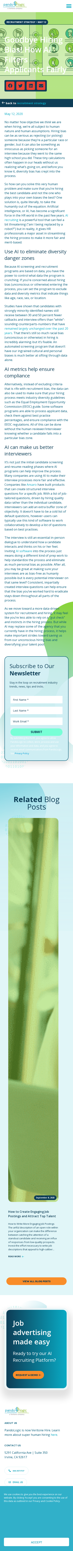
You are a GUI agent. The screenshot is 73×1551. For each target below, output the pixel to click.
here (54, 1435)
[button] (69, 6)
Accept (36, 1542)
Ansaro (32, 485)
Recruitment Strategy (31, 103)
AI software (24, 551)
